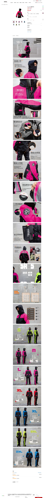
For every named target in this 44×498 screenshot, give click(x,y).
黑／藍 (34, 13)
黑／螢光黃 (37, 13)
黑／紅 (28, 13)
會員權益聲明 (26, 497)
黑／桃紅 (31, 13)
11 (15, 472)
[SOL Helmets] (5, 2)
